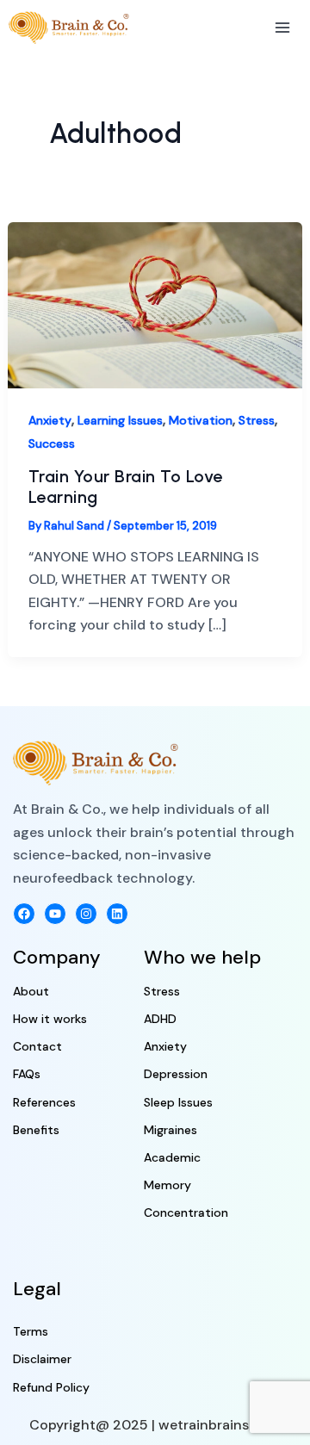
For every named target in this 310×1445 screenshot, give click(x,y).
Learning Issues (120, 420)
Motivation (200, 420)
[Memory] (167, 1185)
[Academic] (172, 1158)
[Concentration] (186, 1213)
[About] (31, 992)
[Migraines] (170, 1130)
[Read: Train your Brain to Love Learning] (155, 304)
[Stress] (162, 992)
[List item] (24, 913)
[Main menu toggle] (282, 28)
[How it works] (50, 1019)
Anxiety (49, 420)
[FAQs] (26, 1074)
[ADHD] (160, 1019)
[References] (44, 1103)
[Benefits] (36, 1130)
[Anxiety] (165, 1047)
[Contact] (37, 1047)
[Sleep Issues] (178, 1103)
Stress (257, 420)
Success (51, 443)
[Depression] (176, 1074)
